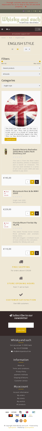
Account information (21, 392)
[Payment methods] (7, 412)
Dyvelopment (29, 427)
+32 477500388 (22, 348)
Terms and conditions (21, 368)
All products (21, 404)
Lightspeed (12, 427)
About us (21, 365)
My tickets (21, 398)
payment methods (21, 375)
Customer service (21, 381)
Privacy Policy (21, 371)
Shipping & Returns (21, 378)
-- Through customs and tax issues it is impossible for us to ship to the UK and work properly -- (21, 5)
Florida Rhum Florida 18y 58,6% (25, 224)
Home (4, 38)
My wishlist (21, 401)
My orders (21, 395)
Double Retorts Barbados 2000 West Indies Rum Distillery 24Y (25, 151)
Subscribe (21, 330)
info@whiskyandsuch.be (22, 351)
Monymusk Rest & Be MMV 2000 (26, 192)
